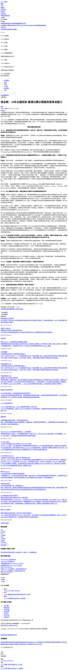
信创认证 (15, 25)
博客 (2, 3)
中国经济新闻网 (55, 642)
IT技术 (31, 25)
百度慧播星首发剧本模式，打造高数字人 (15, 420)
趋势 (7, 523)
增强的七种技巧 (7, 318)
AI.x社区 (27, 594)
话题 (5, 84)
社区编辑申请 (5, 95)
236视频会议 (11, 644)
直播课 (19, 23)
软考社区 (3, 9)
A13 (5, 441)
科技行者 (30, 642)
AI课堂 (3, 17)
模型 (2, 416)
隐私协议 (6, 617)
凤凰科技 (19, 642)
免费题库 (43, 25)
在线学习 (3, 27)
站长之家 (44, 642)
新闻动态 (6, 607)
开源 (2, 523)
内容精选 (6, 80)
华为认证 (20, 25)
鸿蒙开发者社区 (5, 15)
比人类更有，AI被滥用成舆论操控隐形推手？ (16, 393)
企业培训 (3, 13)
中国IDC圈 (18, 644)
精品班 (3, 7)
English (6, 613)
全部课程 (3, 25)
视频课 (3, 23)
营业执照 (3, 635)
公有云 (5, 455)
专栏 (12, 29)
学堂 (2, 5)
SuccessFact (10, 455)
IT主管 (7, 328)
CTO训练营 (22, 598)
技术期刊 (6, 88)
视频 (5, 82)
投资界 (30, 644)
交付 (6, 483)
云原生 (3, 483)
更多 (9, 556)
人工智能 (4, 403)
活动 (5, 90)
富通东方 (3, 390)
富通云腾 (8, 309)
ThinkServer (6, 471)
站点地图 (6, 609)
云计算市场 (9, 390)
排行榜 (11, 23)
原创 (2, 106)
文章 (2, 29)
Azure (5, 509)
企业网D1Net (24, 644)
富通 (12, 309)
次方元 (34, 644)
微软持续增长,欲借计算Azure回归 (14, 497)
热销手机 (3, 338)
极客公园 (4, 644)
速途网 (49, 642)
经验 (8, 483)
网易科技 (14, 642)
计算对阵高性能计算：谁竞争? (12, 485)
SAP (2, 455)
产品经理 (3, 364)
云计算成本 (14, 495)
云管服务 (3, 309)
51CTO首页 (4, 1)
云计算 (16, 309)
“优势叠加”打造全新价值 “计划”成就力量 (15, 457)
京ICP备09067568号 (12, 625)
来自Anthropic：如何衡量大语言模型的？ (15, 342)
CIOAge (10, 590)
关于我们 (6, 605)
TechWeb (35, 642)
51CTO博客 (7, 594)
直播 (15, 29)
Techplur (18, 590)
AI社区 (6, 86)
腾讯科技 (8, 642)
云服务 (9, 509)
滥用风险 (10, 403)
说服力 (3, 328)
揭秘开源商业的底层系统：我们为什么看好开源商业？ (17, 513)
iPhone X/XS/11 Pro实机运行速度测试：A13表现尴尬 (16, 431)
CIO (10, 328)
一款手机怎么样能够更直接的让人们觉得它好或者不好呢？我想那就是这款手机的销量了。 (27, 332)
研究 (4, 416)
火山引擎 (39, 644)
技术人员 (8, 364)
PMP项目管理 (36, 25)
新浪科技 (3, 642)
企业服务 (20, 309)
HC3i (14, 590)
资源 (4, 29)
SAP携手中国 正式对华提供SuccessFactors (16, 443)
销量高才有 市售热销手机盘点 (11, 330)
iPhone (2, 441)
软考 (11, 25)
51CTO (6, 590)
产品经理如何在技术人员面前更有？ (13, 354)
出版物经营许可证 (11, 635)
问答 (7, 29)
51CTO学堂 (7, 598)
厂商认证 (26, 25)
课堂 (10, 29)
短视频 (15, 23)
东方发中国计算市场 (9, 378)
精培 (12, 598)
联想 (2, 471)
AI (1, 403)
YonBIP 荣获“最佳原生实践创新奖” (13, 473)
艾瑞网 (39, 642)
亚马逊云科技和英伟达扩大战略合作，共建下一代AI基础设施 (19, 552)
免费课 (3, 11)
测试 (8, 441)
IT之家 (62, 642)
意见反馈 (6, 611)
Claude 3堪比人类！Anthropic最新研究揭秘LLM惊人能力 (19, 406)
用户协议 (6, 615)
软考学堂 (23, 23)
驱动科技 (24, 642)
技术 (4, 523)
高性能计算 (8, 495)
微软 (2, 509)
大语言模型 (4, 352)
